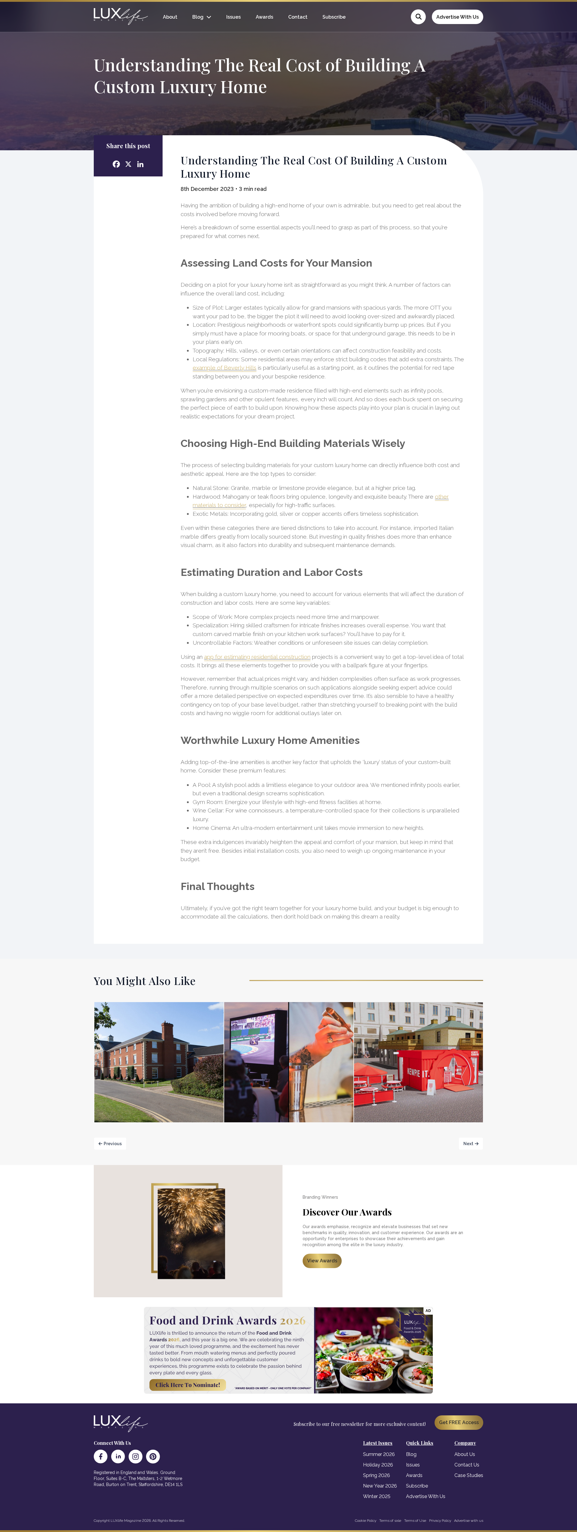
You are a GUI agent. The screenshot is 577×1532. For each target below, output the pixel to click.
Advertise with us (468, 1520)
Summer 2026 (379, 1454)
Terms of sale (390, 1520)
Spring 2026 (376, 1475)
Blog (197, 17)
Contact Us (466, 1465)
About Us (464, 1454)
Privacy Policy (440, 1520)
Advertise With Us (457, 17)
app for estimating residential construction (257, 656)
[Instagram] (135, 1456)
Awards (264, 17)
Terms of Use (415, 1520)
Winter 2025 (376, 1496)
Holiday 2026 (378, 1465)
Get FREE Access (459, 1422)
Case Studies (468, 1475)
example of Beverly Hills (224, 367)
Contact (297, 17)
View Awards (322, 1261)
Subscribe (334, 17)
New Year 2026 (380, 1486)
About (170, 17)
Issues (233, 17)
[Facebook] (101, 1456)
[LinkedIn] (118, 1456)
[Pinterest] (153, 1456)
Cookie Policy (365, 1520)
